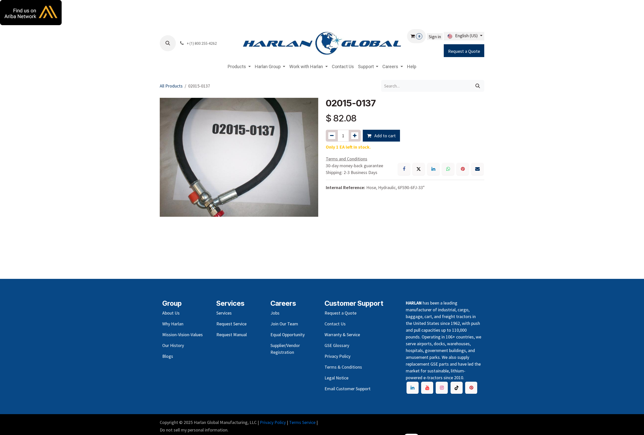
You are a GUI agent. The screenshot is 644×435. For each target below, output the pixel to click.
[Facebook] (404, 169)
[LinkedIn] (433, 169)
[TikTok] (457, 388)
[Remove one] (332, 136)
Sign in (435, 36)
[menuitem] (239, 66)
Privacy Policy (273, 422)
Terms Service (302, 422)
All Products (171, 86)
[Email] (477, 169)
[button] (168, 43)
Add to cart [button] (384, 136)
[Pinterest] (463, 169)
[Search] (477, 86)
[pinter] (471, 388)
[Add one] (355, 136)
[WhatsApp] (448, 169)
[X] (419, 169)
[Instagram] (442, 388)
